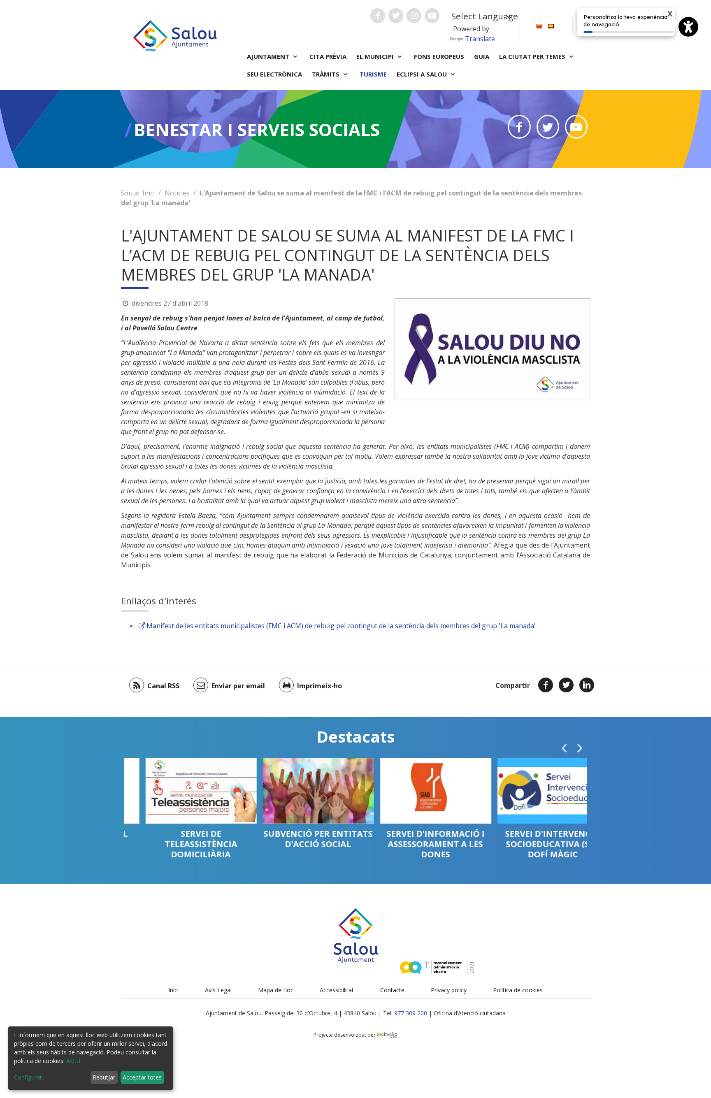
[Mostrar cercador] (583, 26)
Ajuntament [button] (269, 56)
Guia (481, 56)
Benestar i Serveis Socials (257, 129)
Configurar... (30, 1077)
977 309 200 (410, 1013)
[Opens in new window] (519, 127)
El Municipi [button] (375, 56)
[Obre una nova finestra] (377, 15)
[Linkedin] (586, 685)
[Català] (539, 25)
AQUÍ (73, 1061)
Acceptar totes (142, 1077)
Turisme (373, 74)
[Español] (551, 25)
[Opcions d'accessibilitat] (688, 26)
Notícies (177, 192)
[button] (564, 748)
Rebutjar (104, 1077)
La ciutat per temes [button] (533, 56)
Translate (480, 38)
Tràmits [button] (326, 74)
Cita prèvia (327, 56)
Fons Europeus (439, 56)
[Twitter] (566, 685)
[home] (175, 34)
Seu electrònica (274, 74)
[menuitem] (539, 25)
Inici (148, 192)
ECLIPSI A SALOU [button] (422, 74)
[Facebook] (545, 685)
